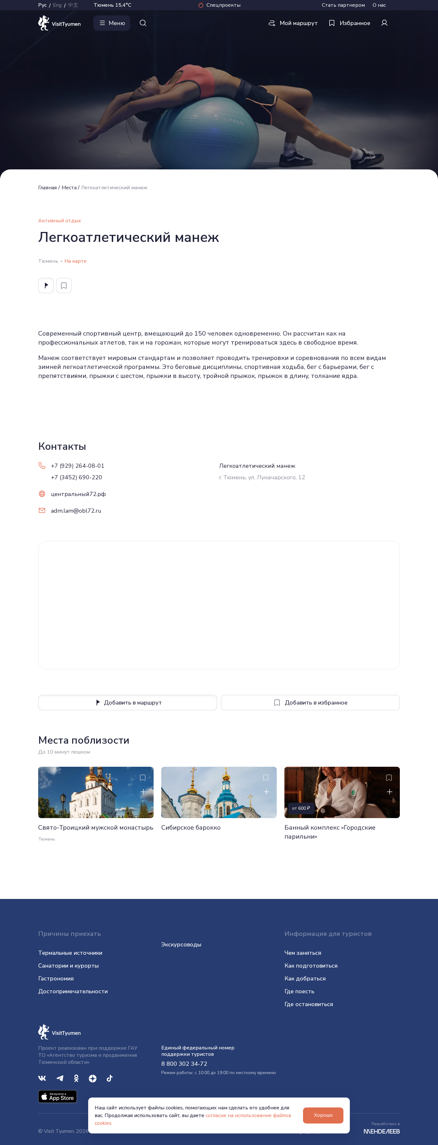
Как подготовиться (311, 966)
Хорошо (323, 1115)
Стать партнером (343, 5)
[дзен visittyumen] (93, 1077)
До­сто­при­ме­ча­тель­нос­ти (73, 991)
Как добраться (305, 978)
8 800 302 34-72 (184, 1064)
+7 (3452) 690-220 (76, 477)
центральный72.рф (78, 494)
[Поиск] (143, 23)
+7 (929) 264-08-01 (78, 466)
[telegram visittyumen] (60, 1077)
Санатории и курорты (68, 966)
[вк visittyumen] (42, 1077)
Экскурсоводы (181, 944)
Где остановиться (308, 1004)
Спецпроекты (223, 5)
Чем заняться (302, 953)
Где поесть (299, 991)
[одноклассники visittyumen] (76, 1077)
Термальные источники (70, 953)
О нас (379, 5)
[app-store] (57, 1096)
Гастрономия (56, 978)
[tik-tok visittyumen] (110, 1077)
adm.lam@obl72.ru (76, 511)
